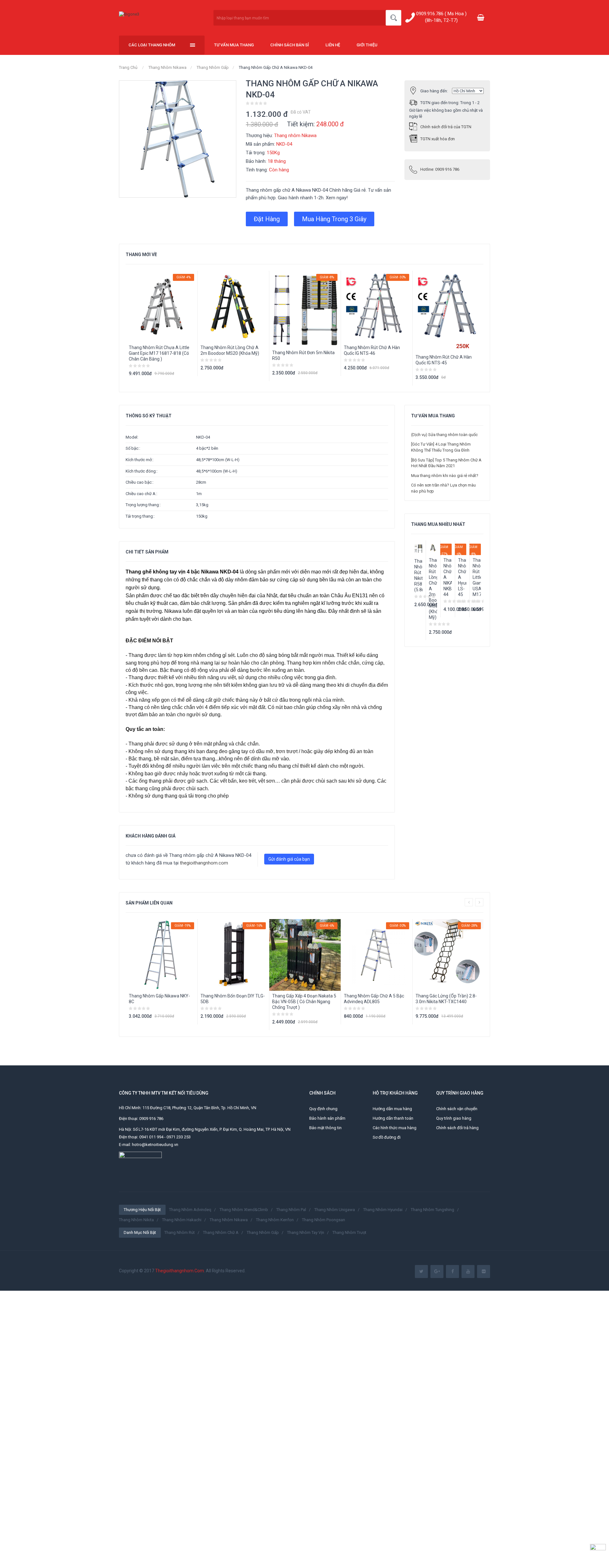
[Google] (436, 1271)
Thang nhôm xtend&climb (243, 1209)
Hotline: (439, 169)
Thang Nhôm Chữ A (221, 1232)
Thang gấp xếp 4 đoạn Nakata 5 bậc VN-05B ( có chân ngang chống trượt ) (304, 1001)
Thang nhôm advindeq (190, 1209)
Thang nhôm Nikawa (167, 67)
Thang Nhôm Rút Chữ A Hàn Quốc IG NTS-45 (444, 359)
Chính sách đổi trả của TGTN (445, 126)
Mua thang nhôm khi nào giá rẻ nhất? (444, 475)
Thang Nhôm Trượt (349, 1232)
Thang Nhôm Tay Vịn (305, 1232)
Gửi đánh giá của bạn (289, 859)
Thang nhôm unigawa (334, 1209)
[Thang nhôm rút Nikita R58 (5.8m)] (418, 548)
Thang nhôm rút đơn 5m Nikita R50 (303, 355)
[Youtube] (468, 1271)
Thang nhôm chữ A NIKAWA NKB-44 (447, 577)
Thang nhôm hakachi (181, 1219)
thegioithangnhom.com (204, 863)
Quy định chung (323, 1108)
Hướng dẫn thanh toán (393, 1118)
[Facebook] (452, 1271)
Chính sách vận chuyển (456, 1108)
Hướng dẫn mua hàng (392, 1108)
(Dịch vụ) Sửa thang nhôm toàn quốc (444, 434)
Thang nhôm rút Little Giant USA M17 (477, 577)
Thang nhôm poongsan (323, 1219)
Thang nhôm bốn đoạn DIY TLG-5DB (232, 998)
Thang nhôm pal (291, 1209)
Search (393, 18)
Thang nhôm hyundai (383, 1209)
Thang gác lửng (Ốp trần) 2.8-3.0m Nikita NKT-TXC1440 (446, 998)
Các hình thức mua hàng (394, 1127)
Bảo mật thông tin (325, 1127)
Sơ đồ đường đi (387, 1137)
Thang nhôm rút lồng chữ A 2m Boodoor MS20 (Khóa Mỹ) (229, 350)
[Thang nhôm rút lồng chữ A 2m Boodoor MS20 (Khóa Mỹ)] (433, 547)
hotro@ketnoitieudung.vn (155, 1144)
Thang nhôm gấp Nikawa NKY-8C (159, 998)
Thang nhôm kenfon (275, 1219)
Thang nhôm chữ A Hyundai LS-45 (462, 577)
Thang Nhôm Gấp (213, 67)
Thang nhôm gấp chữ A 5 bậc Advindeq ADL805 (374, 998)
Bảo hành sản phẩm (327, 1118)
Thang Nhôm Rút (179, 1232)
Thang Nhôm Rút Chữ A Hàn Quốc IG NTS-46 (372, 350)
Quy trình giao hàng (453, 1118)
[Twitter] (421, 1271)
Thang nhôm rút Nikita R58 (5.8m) (418, 575)
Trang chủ (128, 67)
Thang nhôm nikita (136, 1219)
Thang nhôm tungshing (432, 1209)
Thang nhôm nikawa (229, 1219)
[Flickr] (483, 1271)
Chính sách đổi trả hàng (457, 1127)
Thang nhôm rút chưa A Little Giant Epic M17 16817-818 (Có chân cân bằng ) (159, 353)
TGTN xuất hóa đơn (437, 138)
